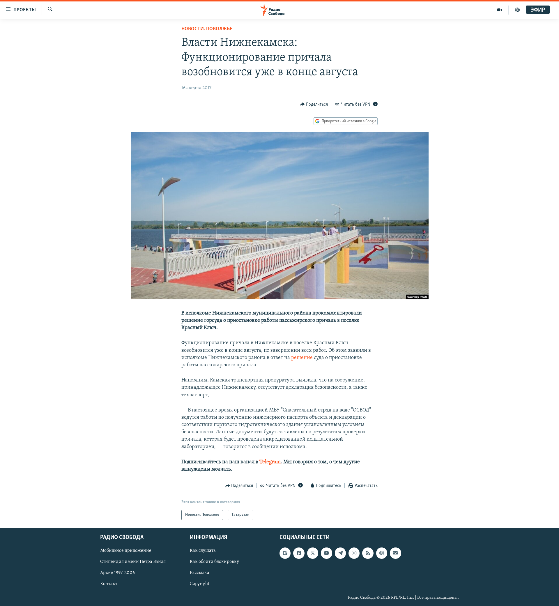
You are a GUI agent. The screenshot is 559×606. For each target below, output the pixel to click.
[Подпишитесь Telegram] (340, 553)
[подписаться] (395, 553)
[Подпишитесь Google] (285, 553)
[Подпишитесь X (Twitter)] (312, 553)
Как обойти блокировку (214, 561)
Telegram (270, 462)
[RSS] (367, 553)
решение (302, 358)
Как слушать (202, 550)
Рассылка (199, 572)
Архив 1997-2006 (117, 572)
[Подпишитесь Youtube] (326, 553)
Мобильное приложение (125, 550)
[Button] (314, 104)
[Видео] (500, 10)
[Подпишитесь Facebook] (298, 553)
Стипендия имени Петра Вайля (133, 561)
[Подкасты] (381, 553)
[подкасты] (517, 10)
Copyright (199, 584)
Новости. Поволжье (206, 29)
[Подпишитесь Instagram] (354, 553)
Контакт (108, 584)
